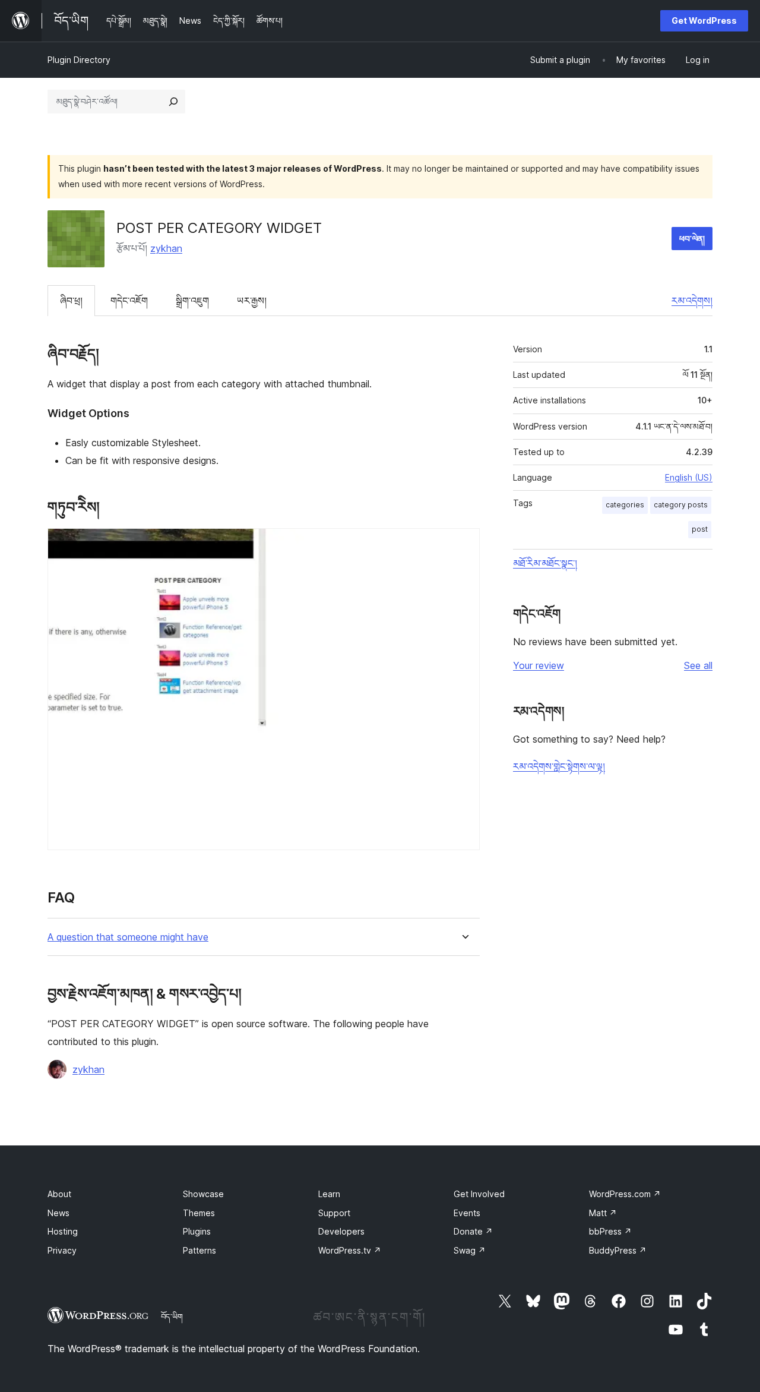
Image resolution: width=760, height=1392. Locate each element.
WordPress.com (625, 1194)
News (58, 1213)
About (59, 1194)
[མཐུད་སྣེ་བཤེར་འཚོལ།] (173, 101)
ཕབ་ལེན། (692, 238)
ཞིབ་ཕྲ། (71, 301)
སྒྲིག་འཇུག (192, 301)
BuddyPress (618, 1250)
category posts (681, 504)
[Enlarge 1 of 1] (464, 544)
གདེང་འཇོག (129, 301)
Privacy (62, 1250)
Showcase (203, 1194)
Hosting (63, 1231)
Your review (538, 665)
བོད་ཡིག (172, 1316)
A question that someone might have (128, 937)
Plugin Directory (79, 60)
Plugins (197, 1231)
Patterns (199, 1250)
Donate (473, 1231)
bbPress (610, 1231)
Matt (603, 1213)
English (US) (688, 477)
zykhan (166, 248)
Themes (199, 1213)
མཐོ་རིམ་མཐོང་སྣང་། (545, 563)
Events (467, 1213)
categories (625, 504)
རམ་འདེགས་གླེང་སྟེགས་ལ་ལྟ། (559, 766)
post (700, 529)
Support (334, 1213)
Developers (341, 1231)
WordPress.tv (349, 1250)
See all (698, 665)
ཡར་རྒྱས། (252, 301)
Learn (329, 1194)
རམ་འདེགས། (692, 301)
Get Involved (479, 1194)
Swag (470, 1250)
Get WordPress (704, 20)
